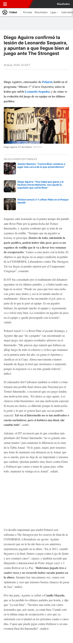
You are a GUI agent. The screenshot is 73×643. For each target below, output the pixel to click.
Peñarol (47, 82)
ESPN (19, 4)
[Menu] (5, 4)
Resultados (63, 4)
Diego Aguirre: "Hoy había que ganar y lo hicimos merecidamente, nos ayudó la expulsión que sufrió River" (40, 184)
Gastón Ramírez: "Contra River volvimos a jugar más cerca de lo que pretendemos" (41, 165)
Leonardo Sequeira (37, 91)
